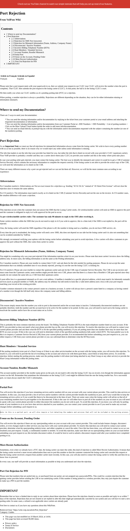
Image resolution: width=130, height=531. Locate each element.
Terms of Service (12, 525)
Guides (11, 512)
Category (3, 512)
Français (3, 79)
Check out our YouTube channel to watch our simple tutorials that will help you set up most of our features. (65, 4)
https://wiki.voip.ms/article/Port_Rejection (30, 510)
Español (20, 79)
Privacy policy (11, 523)
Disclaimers (9, 528)
